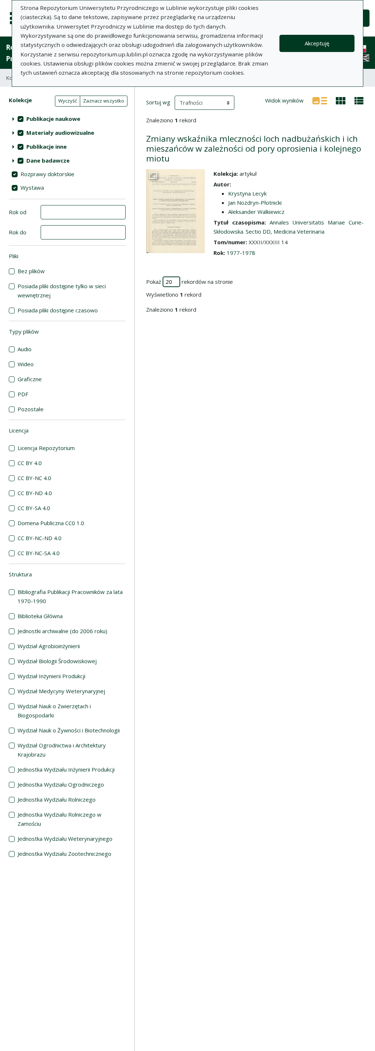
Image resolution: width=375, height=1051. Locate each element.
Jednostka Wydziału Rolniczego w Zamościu (59, 819)
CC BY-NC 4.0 (34, 478)
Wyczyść (67, 100)
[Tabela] (359, 100)
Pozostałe (31, 409)
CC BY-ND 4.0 (35, 493)
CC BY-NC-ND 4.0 (40, 538)
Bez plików (31, 271)
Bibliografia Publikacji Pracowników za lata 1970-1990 (70, 596)
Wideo (26, 364)
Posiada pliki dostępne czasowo (58, 310)
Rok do (17, 232)
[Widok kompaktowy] (341, 100)
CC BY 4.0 (30, 463)
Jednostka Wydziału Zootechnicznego (64, 853)
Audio (24, 349)
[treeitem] (67, 118)
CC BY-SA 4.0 (34, 508)
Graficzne (30, 379)
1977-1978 (241, 252)
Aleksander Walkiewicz (256, 211)
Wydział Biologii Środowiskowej (57, 661)
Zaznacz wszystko (103, 100)
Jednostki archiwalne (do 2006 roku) (62, 631)
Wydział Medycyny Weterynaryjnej (61, 691)
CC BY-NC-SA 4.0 (39, 553)
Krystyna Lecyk (247, 193)
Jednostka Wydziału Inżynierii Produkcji (66, 769)
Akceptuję (317, 43)
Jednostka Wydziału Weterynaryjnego (65, 838)
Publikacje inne (46, 146)
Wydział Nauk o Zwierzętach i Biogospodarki (54, 710)
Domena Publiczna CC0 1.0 (51, 523)
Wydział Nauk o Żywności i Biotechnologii (69, 730)
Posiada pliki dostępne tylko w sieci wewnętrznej (62, 290)
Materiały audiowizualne (60, 132)
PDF (23, 394)
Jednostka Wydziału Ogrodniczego (61, 784)
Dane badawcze (48, 160)
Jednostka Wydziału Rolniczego (57, 799)
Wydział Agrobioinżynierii (49, 646)
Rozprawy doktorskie (47, 174)
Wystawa (32, 187)
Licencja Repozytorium (46, 448)
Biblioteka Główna (40, 616)
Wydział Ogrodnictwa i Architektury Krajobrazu (62, 750)
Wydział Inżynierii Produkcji (51, 676)
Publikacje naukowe (53, 118)
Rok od (17, 212)
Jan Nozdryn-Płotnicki (255, 202)
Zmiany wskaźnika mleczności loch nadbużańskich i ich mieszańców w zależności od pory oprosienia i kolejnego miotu (253, 148)
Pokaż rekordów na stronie (189, 281)
